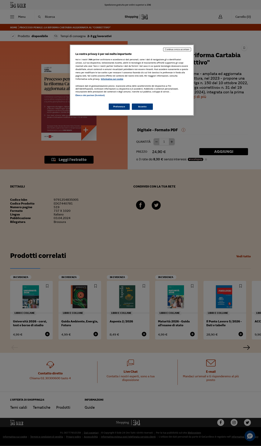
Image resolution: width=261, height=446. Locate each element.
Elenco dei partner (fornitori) (90, 95)
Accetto (142, 106)
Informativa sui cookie (112, 79)
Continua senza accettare (177, 49)
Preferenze (119, 106)
